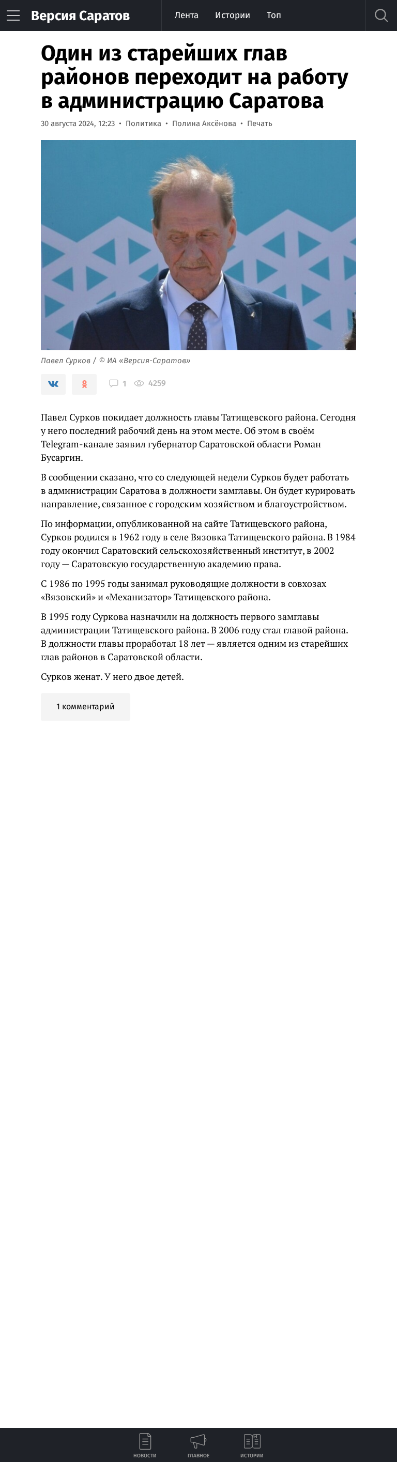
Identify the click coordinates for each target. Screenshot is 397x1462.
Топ (274, 15)
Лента (186, 15)
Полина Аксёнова (204, 123)
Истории (232, 15)
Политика (143, 123)
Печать (259, 123)
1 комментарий (85, 706)
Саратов (80, 16)
